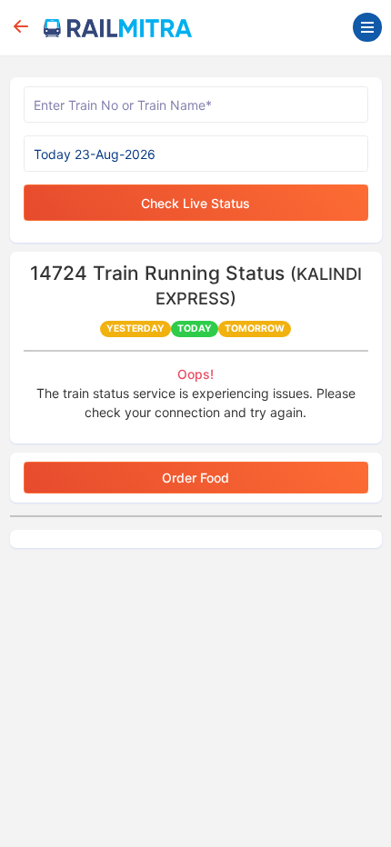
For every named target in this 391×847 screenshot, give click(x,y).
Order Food (195, 477)
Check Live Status (195, 203)
